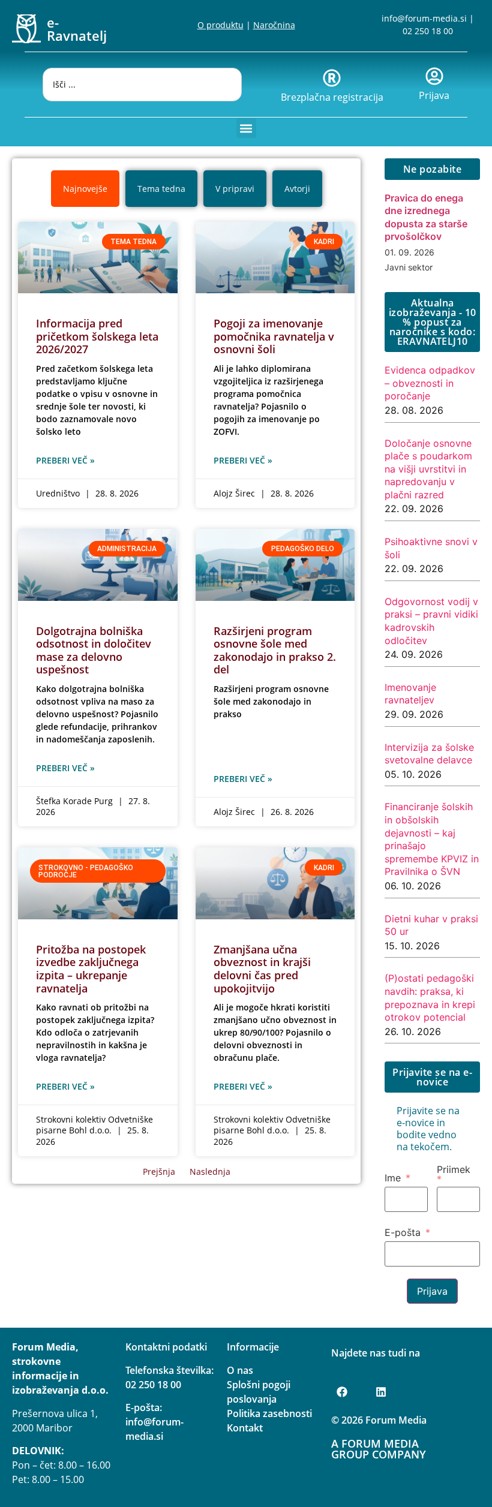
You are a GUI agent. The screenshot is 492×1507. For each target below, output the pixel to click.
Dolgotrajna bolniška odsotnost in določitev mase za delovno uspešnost (93, 650)
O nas (240, 1370)
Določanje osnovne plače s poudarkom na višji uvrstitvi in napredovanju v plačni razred (428, 469)
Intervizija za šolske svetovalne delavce (429, 753)
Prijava (434, 95)
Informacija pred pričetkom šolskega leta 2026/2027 (97, 336)
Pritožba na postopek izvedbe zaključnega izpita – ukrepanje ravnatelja (91, 968)
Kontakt (245, 1427)
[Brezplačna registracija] (332, 78)
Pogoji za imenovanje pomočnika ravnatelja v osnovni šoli (274, 336)
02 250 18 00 (428, 31)
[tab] (85, 188)
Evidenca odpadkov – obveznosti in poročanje (430, 383)
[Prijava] (434, 76)
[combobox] (142, 84)
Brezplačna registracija (332, 97)
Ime (393, 1178)
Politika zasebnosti (269, 1413)
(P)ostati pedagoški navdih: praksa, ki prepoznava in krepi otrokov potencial (430, 997)
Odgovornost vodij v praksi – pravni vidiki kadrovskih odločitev (431, 620)
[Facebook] (342, 1392)
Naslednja (210, 1171)
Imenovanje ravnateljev (410, 693)
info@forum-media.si (424, 18)
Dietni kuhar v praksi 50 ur (431, 925)
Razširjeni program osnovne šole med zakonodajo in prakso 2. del (275, 650)
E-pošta (403, 1232)
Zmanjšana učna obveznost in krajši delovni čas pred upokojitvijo (262, 968)
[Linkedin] (381, 1392)
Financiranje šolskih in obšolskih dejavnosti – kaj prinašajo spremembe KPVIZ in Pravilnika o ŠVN (432, 839)
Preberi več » (65, 460)
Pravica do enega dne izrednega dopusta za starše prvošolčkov (426, 217)
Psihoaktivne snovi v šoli (431, 548)
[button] (246, 128)
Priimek (453, 1170)
